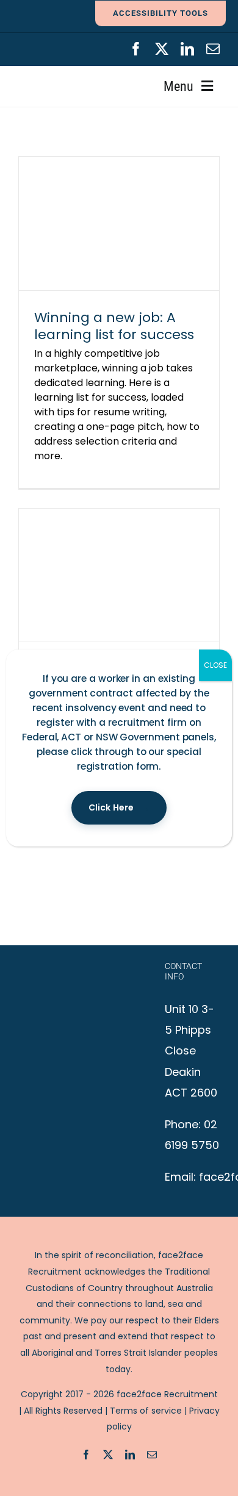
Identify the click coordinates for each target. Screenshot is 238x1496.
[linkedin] (187, 48)
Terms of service (146, 1411)
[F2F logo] (58, 47)
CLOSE (215, 665)
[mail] (213, 48)
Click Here (111, 807)
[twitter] (161, 48)
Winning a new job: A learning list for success (114, 326)
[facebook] (136, 48)
